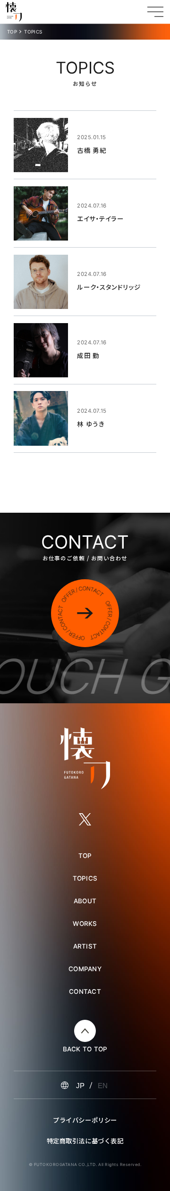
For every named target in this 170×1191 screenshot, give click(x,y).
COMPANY (85, 969)
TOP (12, 31)
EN (103, 1086)
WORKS (85, 923)
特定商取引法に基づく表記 (85, 1140)
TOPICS (85, 878)
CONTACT (85, 991)
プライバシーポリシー (85, 1119)
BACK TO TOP (85, 1049)
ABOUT (85, 901)
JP (80, 1086)
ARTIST (85, 946)
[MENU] (155, 12)
